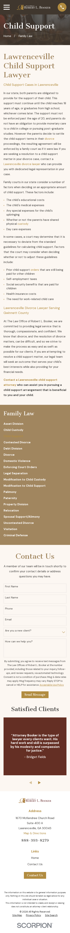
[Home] (34, 7)
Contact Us (35, 864)
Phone (9, 608)
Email (8, 619)
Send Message (34, 694)
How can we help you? (19, 641)
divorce (49, 139)
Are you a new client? (18, 630)
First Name (11, 586)
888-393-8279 (35, 840)
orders (35, 270)
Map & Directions (35, 833)
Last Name (11, 597)
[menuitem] (35, 424)
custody (23, 224)
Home (35, 858)
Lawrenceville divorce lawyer (22, 164)
